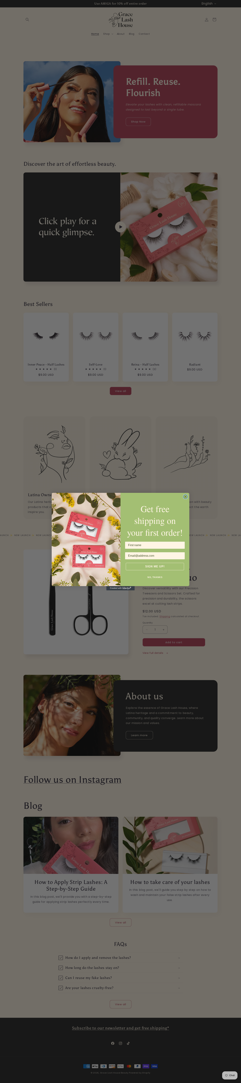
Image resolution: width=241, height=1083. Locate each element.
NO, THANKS (154, 577)
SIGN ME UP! (155, 566)
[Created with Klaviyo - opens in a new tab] (120, 588)
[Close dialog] (185, 497)
